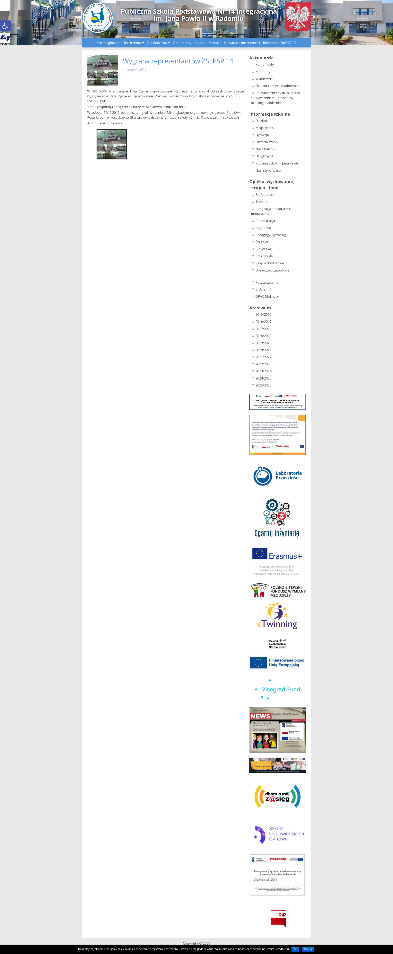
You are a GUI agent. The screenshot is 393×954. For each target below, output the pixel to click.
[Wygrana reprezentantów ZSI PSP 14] (102, 70)
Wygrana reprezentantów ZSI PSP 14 (178, 60)
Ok (295, 949)
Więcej (308, 949)
